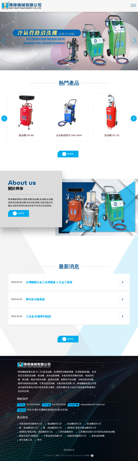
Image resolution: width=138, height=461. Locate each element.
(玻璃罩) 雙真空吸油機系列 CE (81, 428)
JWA (57, 455)
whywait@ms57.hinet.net (93, 404)
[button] (65, 68)
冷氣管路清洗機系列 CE (30, 424)
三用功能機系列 (65, 432)
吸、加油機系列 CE (28, 428)
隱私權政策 (69, 450)
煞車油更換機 (98, 436)
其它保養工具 (25, 440)
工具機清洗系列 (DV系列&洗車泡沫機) (96, 432)
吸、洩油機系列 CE (52, 428)
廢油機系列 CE (54, 424)
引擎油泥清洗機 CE (53, 436)
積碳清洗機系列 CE (77, 436)
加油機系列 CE (74, 424)
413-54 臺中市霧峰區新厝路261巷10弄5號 (47, 410)
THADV (87, 455)
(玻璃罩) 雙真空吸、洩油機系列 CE (36, 432)
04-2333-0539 (59, 404)
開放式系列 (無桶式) (28, 436)
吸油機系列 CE (94, 424)
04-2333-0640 (33, 404)
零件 (39, 440)
